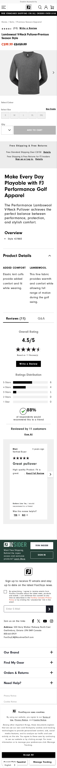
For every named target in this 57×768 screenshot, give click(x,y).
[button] (3, 7)
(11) (15, 28)
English (8, 765)
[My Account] (46, 7)
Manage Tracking (42, 762)
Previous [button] (3, 72)
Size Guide (51, 109)
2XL (41, 115)
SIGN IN (42, 555)
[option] (28, 75)
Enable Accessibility (28, 2)
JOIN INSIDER (41, 545)
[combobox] (10, 765)
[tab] (52, 7)
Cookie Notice (39, 720)
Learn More (19, 559)
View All (28, 434)
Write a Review (28, 28)
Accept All (28, 755)
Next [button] (53, 72)
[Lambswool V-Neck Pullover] (28, 75)
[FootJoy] (28, 7)
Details (47, 152)
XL (32, 115)
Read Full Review (35, 473)
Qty (3, 124)
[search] (40, 7)
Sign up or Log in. (25, 159)
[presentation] (16, 318)
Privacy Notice (21, 720)
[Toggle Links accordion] (28, 652)
